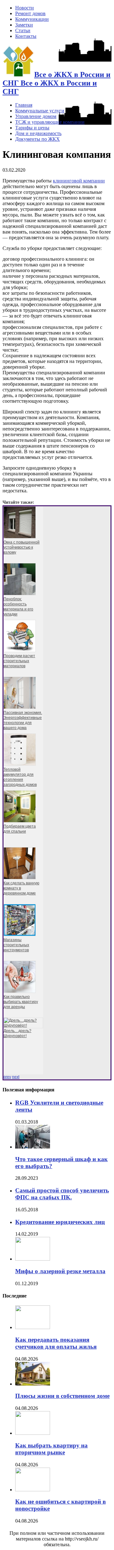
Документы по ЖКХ (37, 139)
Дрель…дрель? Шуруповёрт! (17, 1033)
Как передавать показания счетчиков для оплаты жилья (56, 1343)
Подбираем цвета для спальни (19, 829)
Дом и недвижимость (38, 133)
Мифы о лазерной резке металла (60, 1271)
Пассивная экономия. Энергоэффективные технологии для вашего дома (22, 720)
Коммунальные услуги (39, 110)
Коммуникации (32, 19)
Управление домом (35, 116)
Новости (24, 7)
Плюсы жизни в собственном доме (62, 1396)
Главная (23, 105)
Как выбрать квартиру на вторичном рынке (51, 1449)
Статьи (22, 30)
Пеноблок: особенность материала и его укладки (18, 606)
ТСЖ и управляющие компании (50, 122)
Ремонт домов (30, 13)
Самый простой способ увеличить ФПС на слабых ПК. (62, 1194)
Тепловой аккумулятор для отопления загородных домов (20, 777)
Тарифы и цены (32, 127)
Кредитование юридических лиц (60, 1222)
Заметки (24, 24)
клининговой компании (79, 180)
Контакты (25, 36)
